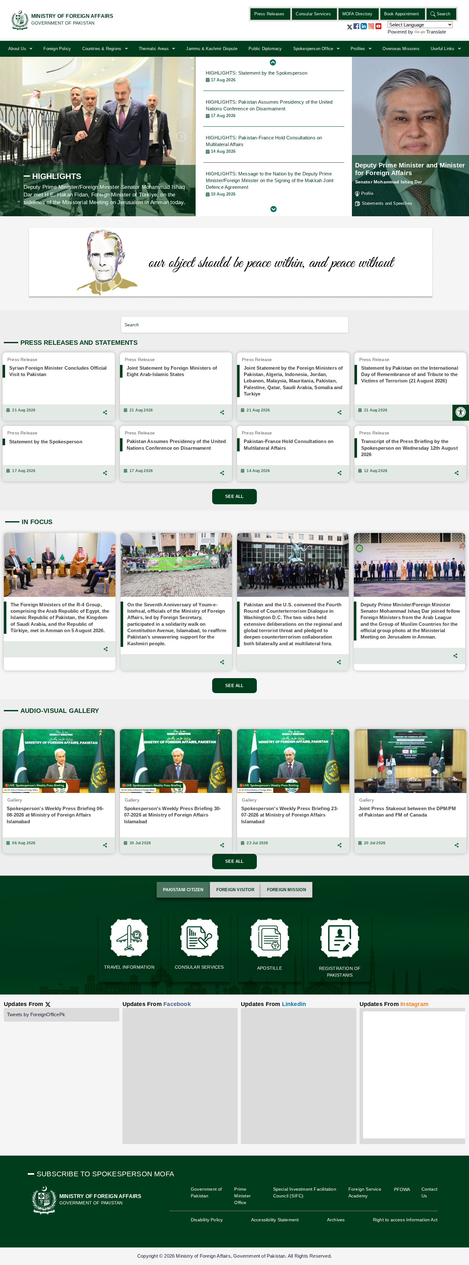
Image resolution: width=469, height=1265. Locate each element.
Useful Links (443, 48)
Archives (336, 1219)
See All (234, 496)
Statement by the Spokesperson (256, 76)
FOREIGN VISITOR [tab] (235, 889)
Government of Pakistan (206, 1192)
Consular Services (313, 13)
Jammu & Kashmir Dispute (211, 48)
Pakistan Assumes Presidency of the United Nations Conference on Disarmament (269, 108)
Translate (436, 31)
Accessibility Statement (275, 1219)
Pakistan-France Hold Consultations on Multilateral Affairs (264, 144)
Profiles (359, 48)
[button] (350, 29)
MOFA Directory (357, 13)
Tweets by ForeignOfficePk (36, 1014)
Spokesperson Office (314, 48)
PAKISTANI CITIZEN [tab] (183, 889)
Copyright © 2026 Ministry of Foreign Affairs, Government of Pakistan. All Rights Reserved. (234, 1256)
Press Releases (269, 13)
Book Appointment (401, 13)
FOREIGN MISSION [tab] (286, 889)
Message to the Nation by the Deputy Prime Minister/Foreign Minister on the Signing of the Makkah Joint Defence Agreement (270, 183)
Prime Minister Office (242, 1196)
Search (443, 13)
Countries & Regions (102, 48)
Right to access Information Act (405, 1219)
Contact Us (429, 1192)
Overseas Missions (401, 48)
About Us (17, 48)
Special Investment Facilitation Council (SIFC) (304, 1192)
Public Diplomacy (265, 48)
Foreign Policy (57, 48)
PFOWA (402, 1189)
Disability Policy (207, 1219)
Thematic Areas (154, 48)
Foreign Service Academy (364, 1192)
